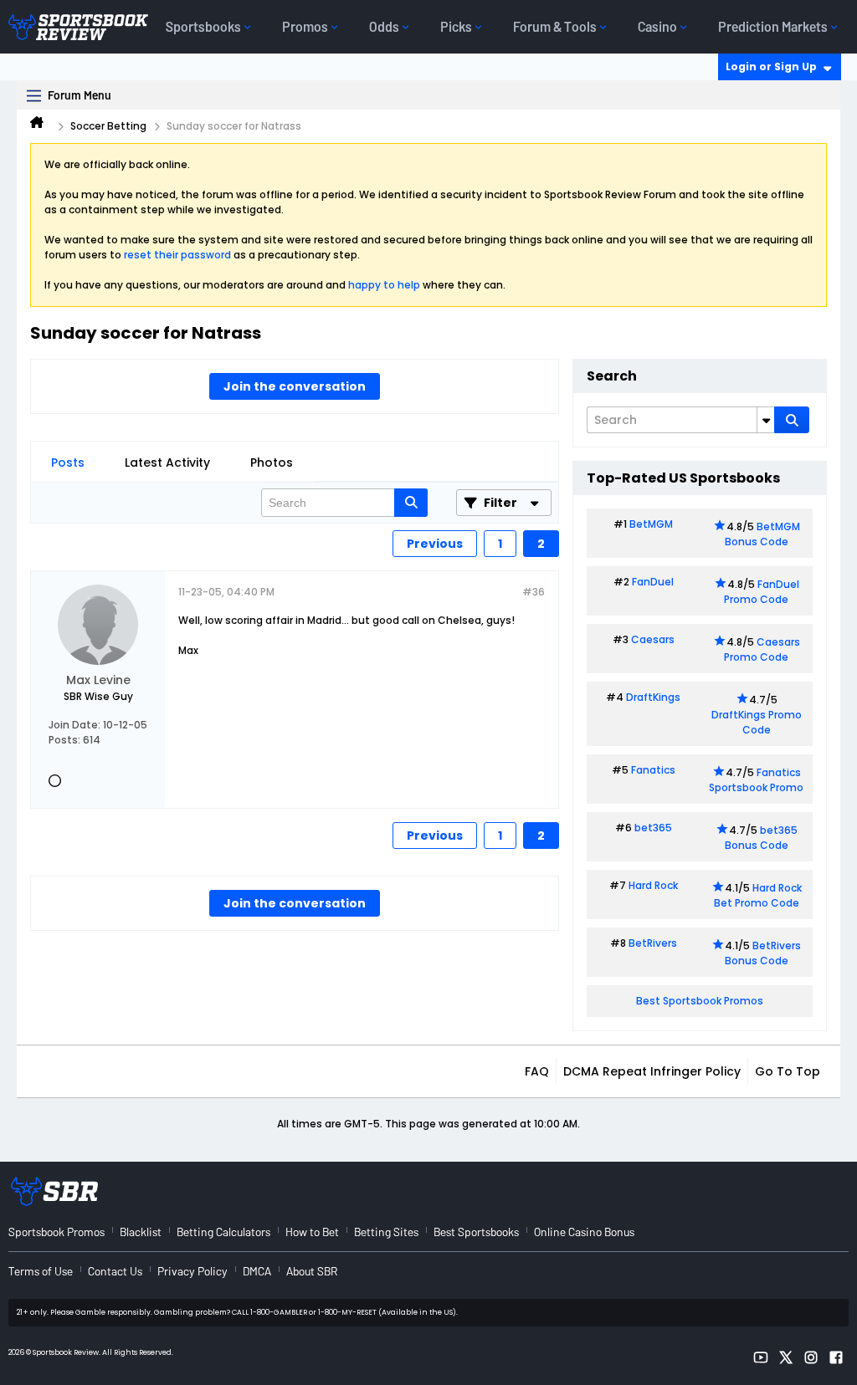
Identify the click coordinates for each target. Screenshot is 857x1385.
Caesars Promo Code (762, 649)
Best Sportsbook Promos (699, 1001)
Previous (435, 543)
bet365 (653, 827)
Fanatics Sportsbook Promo (756, 780)
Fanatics (653, 770)
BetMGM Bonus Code (762, 534)
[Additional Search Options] (766, 419)
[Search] (791, 419)
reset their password (177, 255)
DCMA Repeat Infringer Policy (652, 1071)
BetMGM (651, 524)
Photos (271, 462)
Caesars (653, 639)
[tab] (68, 462)
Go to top (787, 1071)
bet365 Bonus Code (761, 837)
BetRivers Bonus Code (763, 953)
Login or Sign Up (771, 66)
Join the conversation (294, 386)
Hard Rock (653, 885)
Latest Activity (167, 462)
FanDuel (653, 582)
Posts (68, 462)
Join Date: (74, 725)
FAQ (537, 1071)
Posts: (64, 740)
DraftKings (653, 697)
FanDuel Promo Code (761, 591)
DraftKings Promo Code (756, 722)
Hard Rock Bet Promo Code (758, 895)
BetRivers (653, 943)
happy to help (384, 285)
